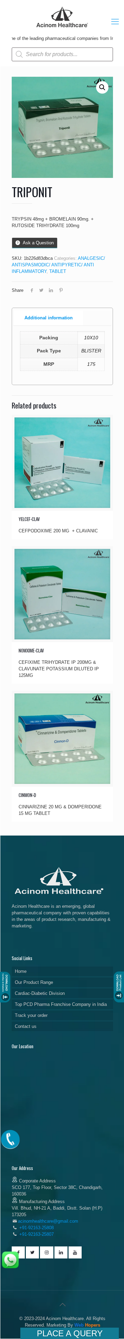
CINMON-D (27, 794)
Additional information (48, 317)
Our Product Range (34, 982)
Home (21, 971)
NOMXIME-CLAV (31, 650)
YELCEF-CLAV (29, 519)
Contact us (26, 1026)
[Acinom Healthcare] (62, 28)
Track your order (31, 1015)
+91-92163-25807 (36, 1234)
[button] (102, 87)
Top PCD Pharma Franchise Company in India (61, 1004)
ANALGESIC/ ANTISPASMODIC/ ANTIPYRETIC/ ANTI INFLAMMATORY (58, 265)
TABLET (57, 271)
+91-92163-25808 (36, 1227)
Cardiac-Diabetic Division (40, 993)
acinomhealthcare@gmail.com (48, 1221)
